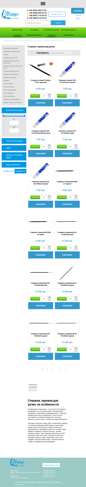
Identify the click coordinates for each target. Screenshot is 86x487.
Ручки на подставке (9, 90)
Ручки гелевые (8, 84)
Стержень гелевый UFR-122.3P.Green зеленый (67, 81)
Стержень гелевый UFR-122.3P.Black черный (41, 183)
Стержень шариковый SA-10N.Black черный (67, 335)
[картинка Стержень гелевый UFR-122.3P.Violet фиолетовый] (40, 120)
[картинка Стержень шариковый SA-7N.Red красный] (67, 221)
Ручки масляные (8, 87)
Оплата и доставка (28, 482)
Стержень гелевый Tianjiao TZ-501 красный (41, 81)
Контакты (19, 484)
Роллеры (6, 80)
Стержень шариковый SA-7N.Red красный (67, 233)
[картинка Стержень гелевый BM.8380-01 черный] (67, 170)
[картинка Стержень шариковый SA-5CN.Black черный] (67, 272)
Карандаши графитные (10, 48)
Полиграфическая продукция (51, 30)
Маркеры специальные (10, 74)
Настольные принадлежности (51, 35)
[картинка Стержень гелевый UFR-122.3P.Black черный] (40, 170)
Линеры (5, 54)
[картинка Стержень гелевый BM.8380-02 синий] (40, 221)
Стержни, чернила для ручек (12, 102)
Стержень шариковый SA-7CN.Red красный (40, 284)
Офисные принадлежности (34, 35)
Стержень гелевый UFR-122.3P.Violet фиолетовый (40, 132)
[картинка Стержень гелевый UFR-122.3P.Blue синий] (67, 120)
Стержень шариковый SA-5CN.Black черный (67, 284)
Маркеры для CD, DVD (10, 58)
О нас (17, 482)
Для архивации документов (68, 30)
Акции (39, 482)
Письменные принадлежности (17, 35)
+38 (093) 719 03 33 (38, 15)
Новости (46, 482)
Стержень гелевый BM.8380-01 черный (67, 183)
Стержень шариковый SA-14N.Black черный (40, 335)
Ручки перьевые (8, 93)
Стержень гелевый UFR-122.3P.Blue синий (67, 132)
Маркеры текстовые (9, 77)
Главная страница (10, 40)
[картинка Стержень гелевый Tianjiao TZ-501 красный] (40, 69)
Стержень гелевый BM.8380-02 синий (40, 233)
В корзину (41, 103)
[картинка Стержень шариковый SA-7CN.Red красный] (40, 272)
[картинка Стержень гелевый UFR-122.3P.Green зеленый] (67, 69)
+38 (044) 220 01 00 (37, 10)
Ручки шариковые (9, 96)
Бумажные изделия (17, 30)
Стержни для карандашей (11, 99)
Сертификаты (56, 482)
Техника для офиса (68, 35)
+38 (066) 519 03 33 (38, 18)
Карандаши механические (11, 51)
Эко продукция (34, 30)
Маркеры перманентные (11, 71)
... (56, 369)
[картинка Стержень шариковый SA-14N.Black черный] (40, 323)
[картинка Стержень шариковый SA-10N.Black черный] (67, 323)
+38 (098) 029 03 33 (38, 13)
